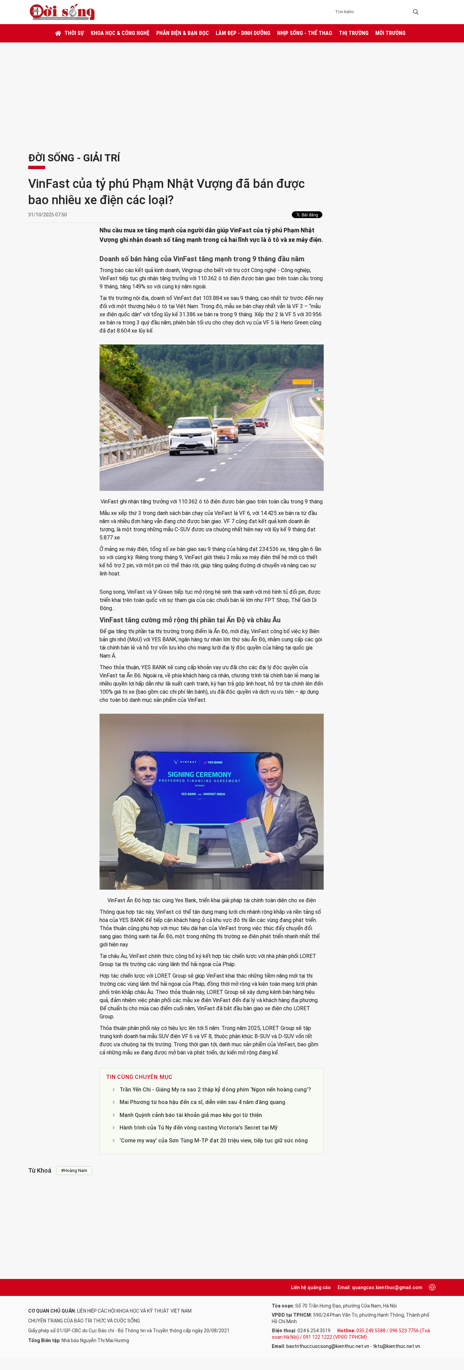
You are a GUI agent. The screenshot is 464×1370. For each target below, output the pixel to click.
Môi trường (390, 33)
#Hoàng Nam (74, 1170)
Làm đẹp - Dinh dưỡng (243, 33)
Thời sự (74, 33)
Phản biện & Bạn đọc (182, 33)
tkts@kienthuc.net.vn (396, 1346)
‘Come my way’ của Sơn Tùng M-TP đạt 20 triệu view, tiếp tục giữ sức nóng (214, 1140)
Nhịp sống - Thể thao (304, 33)
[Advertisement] (232, 93)
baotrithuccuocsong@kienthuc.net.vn (327, 1346)
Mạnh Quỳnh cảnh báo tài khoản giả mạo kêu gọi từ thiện (191, 1115)
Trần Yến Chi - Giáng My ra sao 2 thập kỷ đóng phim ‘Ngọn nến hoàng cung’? (215, 1089)
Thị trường (354, 33)
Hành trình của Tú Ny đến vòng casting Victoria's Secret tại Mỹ (199, 1127)
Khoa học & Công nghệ (120, 33)
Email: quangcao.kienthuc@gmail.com (380, 1287)
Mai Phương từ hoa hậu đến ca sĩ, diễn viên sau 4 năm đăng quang (202, 1102)
